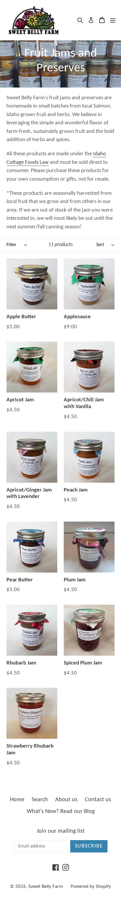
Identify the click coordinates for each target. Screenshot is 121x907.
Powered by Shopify (90, 886)
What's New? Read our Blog (61, 811)
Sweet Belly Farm (45, 886)
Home (17, 800)
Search (40, 800)
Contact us (98, 800)
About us (66, 800)
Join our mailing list (61, 831)
